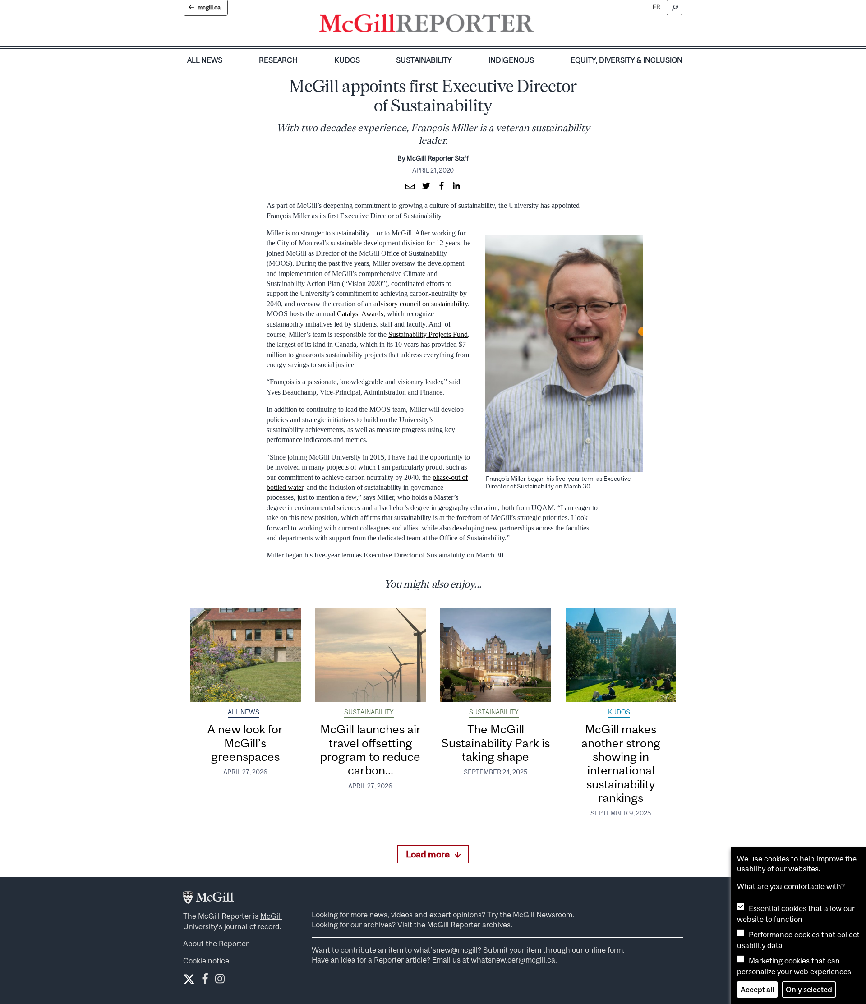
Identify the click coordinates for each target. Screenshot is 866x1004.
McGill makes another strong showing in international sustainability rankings (620, 763)
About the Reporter (216, 943)
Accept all (757, 989)
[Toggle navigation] (541, 25)
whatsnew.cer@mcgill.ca (513, 959)
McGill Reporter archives (469, 924)
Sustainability (424, 60)
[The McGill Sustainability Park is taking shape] (495, 654)
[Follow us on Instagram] (220, 980)
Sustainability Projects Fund (428, 334)
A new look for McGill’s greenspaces (245, 743)
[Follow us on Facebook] (205, 980)
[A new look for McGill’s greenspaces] (245, 654)
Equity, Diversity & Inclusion (626, 60)
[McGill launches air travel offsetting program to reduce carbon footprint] (370, 654)
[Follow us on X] (189, 979)
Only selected (809, 989)
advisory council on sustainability (420, 304)
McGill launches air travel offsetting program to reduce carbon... (370, 749)
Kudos (347, 60)
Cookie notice (206, 960)
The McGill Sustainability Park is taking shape (495, 743)
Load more (428, 854)
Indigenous (511, 60)
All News (204, 60)
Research (278, 60)
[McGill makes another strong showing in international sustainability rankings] (621, 654)
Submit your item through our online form (553, 949)
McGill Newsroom (542, 914)
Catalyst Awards (360, 314)
